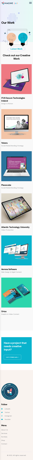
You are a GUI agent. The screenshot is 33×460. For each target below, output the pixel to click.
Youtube (7, 419)
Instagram (8, 416)
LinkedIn (7, 409)
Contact (4, 444)
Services (4, 433)
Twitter (7, 412)
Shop (3, 440)
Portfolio (4, 437)
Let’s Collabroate (12, 357)
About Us (4, 430)
